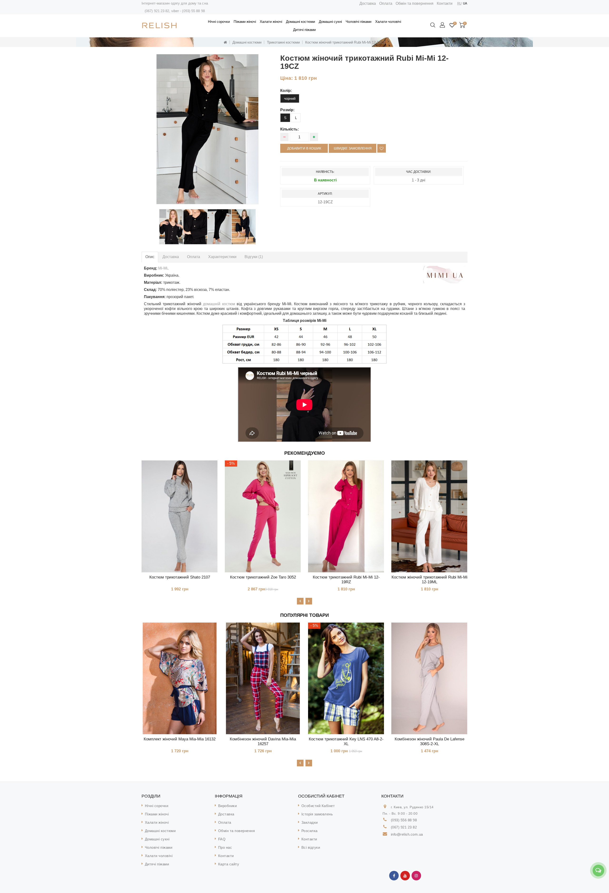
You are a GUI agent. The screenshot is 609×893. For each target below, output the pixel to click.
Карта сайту (228, 864)
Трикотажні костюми (283, 42)
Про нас (225, 847)
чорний (289, 98)
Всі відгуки (310, 847)
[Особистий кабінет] (442, 25)
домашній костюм (219, 304)
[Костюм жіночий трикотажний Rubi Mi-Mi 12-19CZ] (207, 129)
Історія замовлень (317, 814)
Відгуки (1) (254, 257)
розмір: (287, 110)
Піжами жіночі (245, 22)
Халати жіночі (271, 22)
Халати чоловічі (388, 22)
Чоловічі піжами (358, 22)
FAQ (222, 839)
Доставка (367, 3)
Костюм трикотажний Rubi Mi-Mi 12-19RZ (346, 579)
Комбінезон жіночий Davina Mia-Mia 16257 (263, 741)
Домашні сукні (330, 22)
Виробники (227, 806)
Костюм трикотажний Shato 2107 (179, 577)
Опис (149, 257)
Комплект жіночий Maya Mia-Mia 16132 (180, 739)
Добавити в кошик (304, 148)
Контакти (444, 3)
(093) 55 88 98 (193, 11)
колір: (286, 91)
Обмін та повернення (414, 3)
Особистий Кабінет (318, 806)
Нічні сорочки (219, 22)
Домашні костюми (300, 22)
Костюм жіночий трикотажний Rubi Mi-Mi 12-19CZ (345, 42)
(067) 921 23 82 (157, 11)
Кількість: (289, 129)
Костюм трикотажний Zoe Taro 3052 (263, 577)
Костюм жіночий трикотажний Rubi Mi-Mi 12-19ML (429, 579)
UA (465, 3)
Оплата (385, 3)
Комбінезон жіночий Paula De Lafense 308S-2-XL (429, 741)
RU (459, 3)
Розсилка (309, 831)
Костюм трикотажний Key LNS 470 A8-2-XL (346, 741)
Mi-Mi (162, 268)
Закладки (309, 822)
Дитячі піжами (304, 30)
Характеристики (222, 257)
